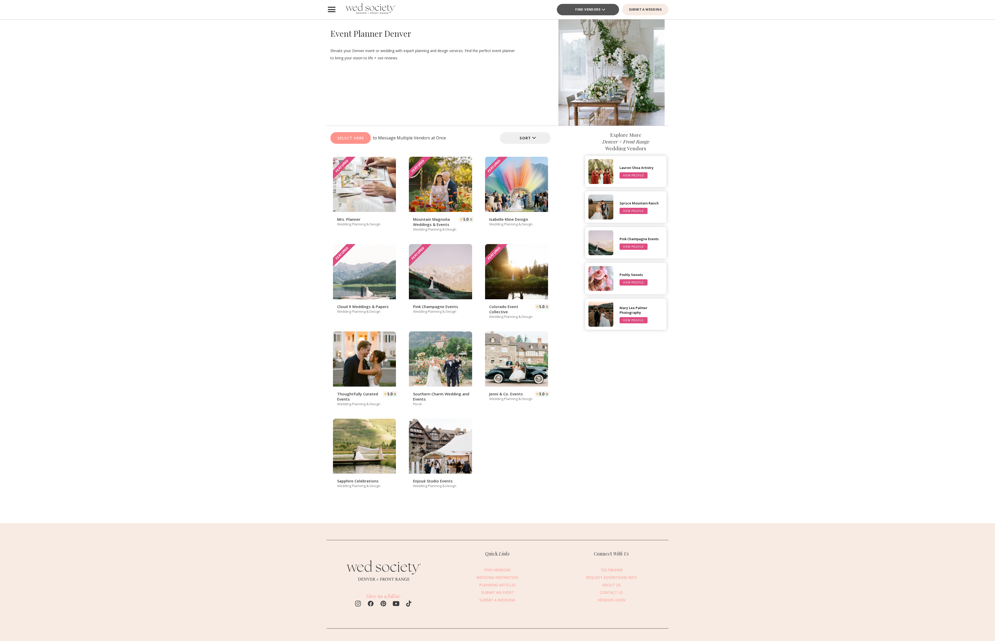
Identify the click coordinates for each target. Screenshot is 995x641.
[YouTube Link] (396, 604)
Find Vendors (587, 9)
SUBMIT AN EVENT (497, 592)
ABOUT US (611, 584)
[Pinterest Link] (383, 604)
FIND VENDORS (497, 569)
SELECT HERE (350, 137)
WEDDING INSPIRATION (497, 577)
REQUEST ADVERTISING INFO (611, 577)
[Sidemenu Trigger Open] (331, 9)
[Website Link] (383, 582)
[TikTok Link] (408, 604)
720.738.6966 (611, 569)
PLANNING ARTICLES (497, 584)
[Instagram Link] (358, 604)
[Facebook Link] (370, 604)
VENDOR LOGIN (611, 599)
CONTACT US (611, 592)
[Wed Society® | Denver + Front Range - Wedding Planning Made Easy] (370, 10)
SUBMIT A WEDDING (645, 9)
